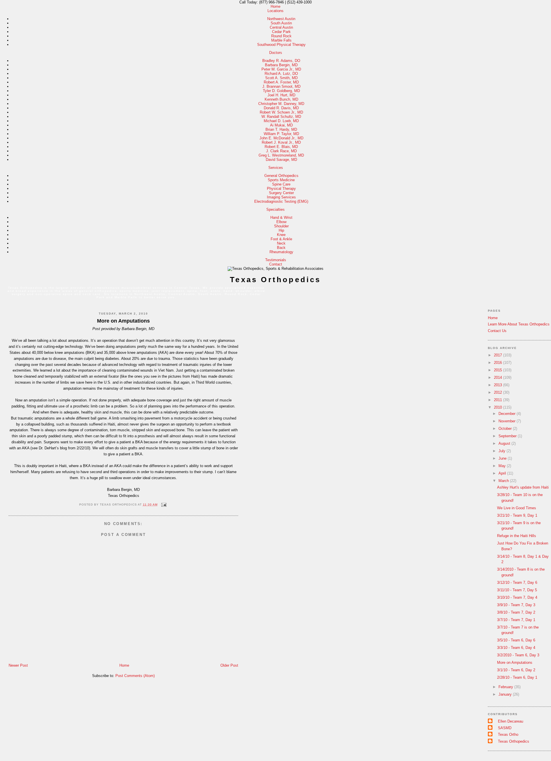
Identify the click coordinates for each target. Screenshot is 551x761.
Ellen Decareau (510, 721)
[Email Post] (163, 504)
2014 (498, 377)
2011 (498, 400)
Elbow (281, 222)
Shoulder (281, 226)
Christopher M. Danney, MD (281, 104)
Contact (275, 264)
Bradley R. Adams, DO (281, 60)
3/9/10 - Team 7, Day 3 (516, 605)
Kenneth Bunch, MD (281, 99)
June (503, 458)
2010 (498, 407)
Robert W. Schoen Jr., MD (281, 112)
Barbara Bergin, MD (281, 65)
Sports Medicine (281, 180)
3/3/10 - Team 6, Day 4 (516, 647)
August (504, 443)
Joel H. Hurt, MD (281, 95)
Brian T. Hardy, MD (281, 129)
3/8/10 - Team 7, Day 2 (516, 612)
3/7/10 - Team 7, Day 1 (516, 620)
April (502, 473)
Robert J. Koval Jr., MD (281, 142)
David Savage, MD (281, 159)
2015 (498, 370)
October (505, 428)
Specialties (275, 209)
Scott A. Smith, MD (281, 78)
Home (275, 6)
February (506, 687)
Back (281, 247)
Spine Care (281, 184)
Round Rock (281, 36)
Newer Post (18, 665)
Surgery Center (281, 193)
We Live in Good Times (516, 508)
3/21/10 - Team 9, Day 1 (517, 515)
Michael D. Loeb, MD (281, 121)
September (508, 436)
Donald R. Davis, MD (281, 108)
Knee (281, 235)
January (505, 694)
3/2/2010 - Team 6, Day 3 (518, 655)
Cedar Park (281, 32)
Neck (281, 243)
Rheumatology (281, 252)
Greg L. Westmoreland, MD (281, 155)
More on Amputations (123, 321)
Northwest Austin (281, 19)
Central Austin (281, 27)
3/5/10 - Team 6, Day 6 (516, 640)
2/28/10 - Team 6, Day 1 (517, 677)
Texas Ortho (508, 734)
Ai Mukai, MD (281, 125)
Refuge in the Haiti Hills (516, 536)
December (507, 413)
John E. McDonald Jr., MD (281, 138)
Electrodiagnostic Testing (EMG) (281, 201)
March (504, 481)
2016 (498, 362)
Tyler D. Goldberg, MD (281, 91)
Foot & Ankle (281, 239)
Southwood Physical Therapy (281, 44)
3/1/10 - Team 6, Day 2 (516, 670)
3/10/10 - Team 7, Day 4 (517, 597)
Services (275, 167)
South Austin (281, 23)
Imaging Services (281, 197)
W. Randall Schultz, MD (281, 116)
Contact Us (497, 331)
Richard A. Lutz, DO (281, 73)
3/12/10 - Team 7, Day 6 (517, 582)
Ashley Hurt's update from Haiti (523, 487)
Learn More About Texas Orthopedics (519, 324)
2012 (498, 392)
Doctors (275, 52)
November (507, 421)
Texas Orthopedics (275, 279)
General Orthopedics (281, 175)
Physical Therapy (281, 188)
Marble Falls (281, 40)
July (502, 451)
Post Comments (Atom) (135, 676)
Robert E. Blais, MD (281, 147)
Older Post (229, 665)
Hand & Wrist (281, 217)
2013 (498, 385)
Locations (275, 11)
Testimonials (275, 260)
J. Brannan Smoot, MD (281, 86)
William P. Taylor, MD (281, 134)
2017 (498, 355)
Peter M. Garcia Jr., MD (281, 69)
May (502, 466)
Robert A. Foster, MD (281, 82)
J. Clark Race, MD (281, 151)
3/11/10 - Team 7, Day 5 (517, 590)
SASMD (504, 728)
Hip (281, 230)
